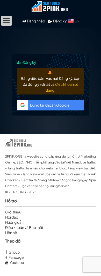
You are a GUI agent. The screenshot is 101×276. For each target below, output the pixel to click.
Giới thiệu (13, 212)
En (76, 21)
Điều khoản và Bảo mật (24, 227)
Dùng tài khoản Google (50, 105)
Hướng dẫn (14, 222)
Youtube (17, 262)
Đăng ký (60, 21)
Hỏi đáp (11, 217)
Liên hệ (11, 232)
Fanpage (16, 257)
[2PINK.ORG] (50, 9)
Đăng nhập (36, 21)
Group (14, 252)
